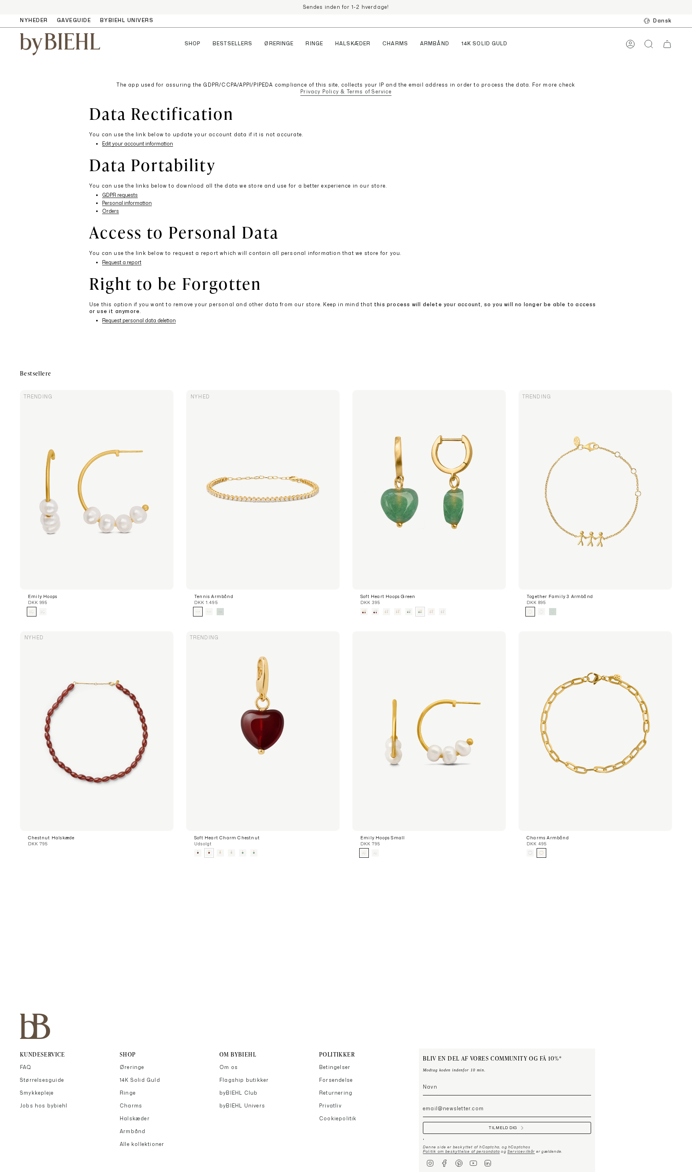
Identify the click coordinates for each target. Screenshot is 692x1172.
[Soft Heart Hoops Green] (429, 490)
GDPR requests (120, 195)
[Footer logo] (35, 1026)
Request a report (121, 262)
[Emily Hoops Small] (429, 731)
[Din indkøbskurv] (667, 44)
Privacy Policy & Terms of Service (346, 91)
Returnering (335, 1092)
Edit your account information (137, 144)
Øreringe (132, 1067)
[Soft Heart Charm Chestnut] (263, 731)
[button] (193, 44)
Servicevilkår (521, 1151)
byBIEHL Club (238, 1092)
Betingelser (334, 1067)
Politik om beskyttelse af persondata (461, 1151)
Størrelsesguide (42, 1080)
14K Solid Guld (140, 1080)
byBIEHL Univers (242, 1105)
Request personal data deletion (139, 320)
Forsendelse (336, 1080)
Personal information (127, 203)
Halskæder (135, 1118)
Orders (110, 211)
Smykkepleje (37, 1092)
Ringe (128, 1092)
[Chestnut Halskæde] (96, 731)
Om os (228, 1067)
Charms (131, 1105)
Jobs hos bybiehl (43, 1105)
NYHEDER (34, 20)
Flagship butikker (244, 1080)
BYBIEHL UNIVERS (127, 20)
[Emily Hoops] (96, 490)
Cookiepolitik (338, 1118)
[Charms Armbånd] (595, 731)
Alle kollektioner (142, 1144)
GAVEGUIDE (74, 20)
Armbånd (132, 1131)
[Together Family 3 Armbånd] (595, 490)
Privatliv (330, 1105)
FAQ (26, 1067)
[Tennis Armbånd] (263, 490)
